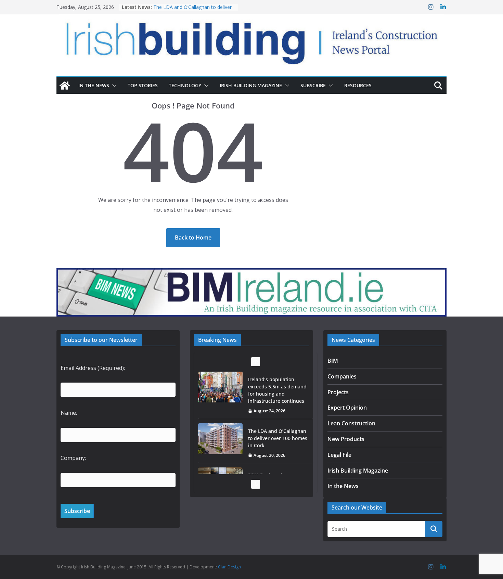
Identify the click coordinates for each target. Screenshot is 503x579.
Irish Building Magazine (251, 85)
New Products (345, 439)
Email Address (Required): (93, 368)
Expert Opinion (347, 407)
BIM (332, 360)
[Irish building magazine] (251, 39)
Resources (358, 85)
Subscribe (313, 85)
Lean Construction (351, 423)
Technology (185, 85)
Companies (342, 376)
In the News (93, 85)
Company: (73, 458)
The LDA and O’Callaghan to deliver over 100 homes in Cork (192, 10)
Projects (338, 392)
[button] (113, 85)
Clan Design (229, 567)
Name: (69, 412)
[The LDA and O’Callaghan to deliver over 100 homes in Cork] (220, 438)
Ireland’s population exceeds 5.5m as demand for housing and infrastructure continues (277, 390)
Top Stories (143, 85)
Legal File (339, 455)
